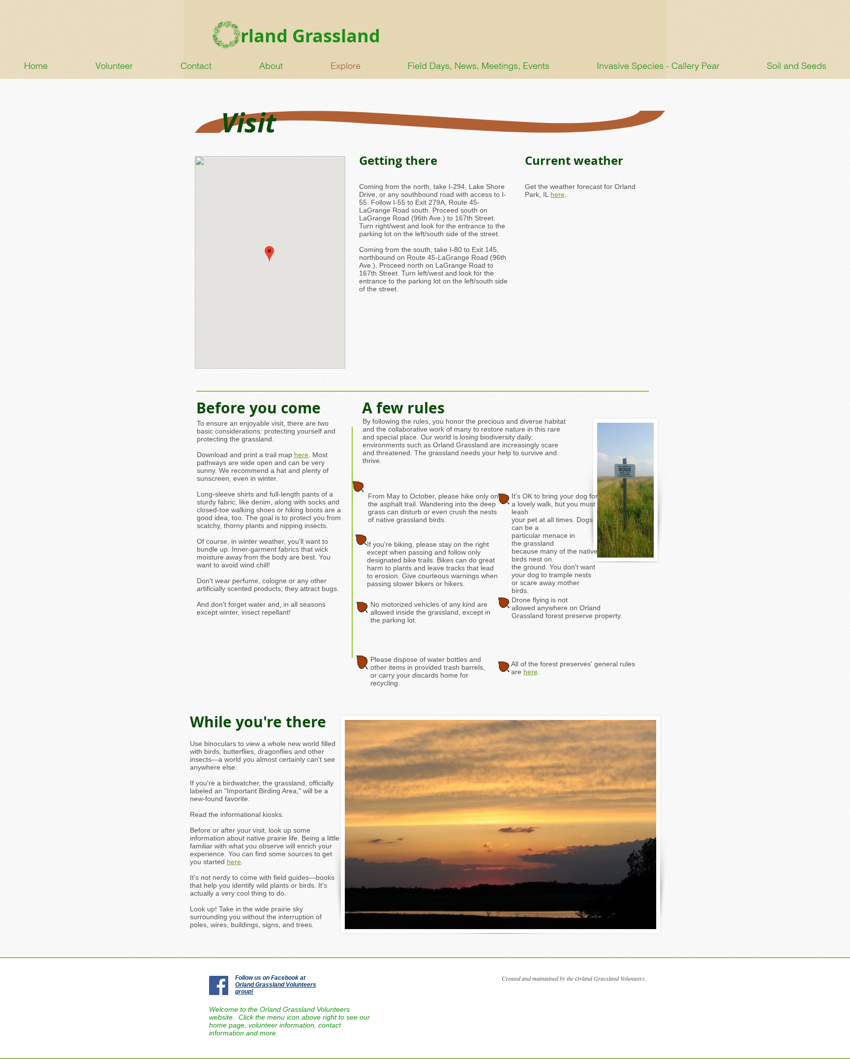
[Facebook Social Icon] (218, 985)
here (530, 672)
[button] (796, 66)
